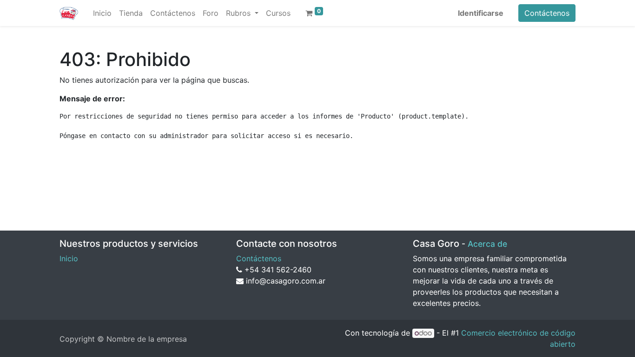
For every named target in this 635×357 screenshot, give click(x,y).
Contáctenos (546, 13)
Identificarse (480, 13)
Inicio (69, 258)
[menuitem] (102, 13)
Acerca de (487, 244)
